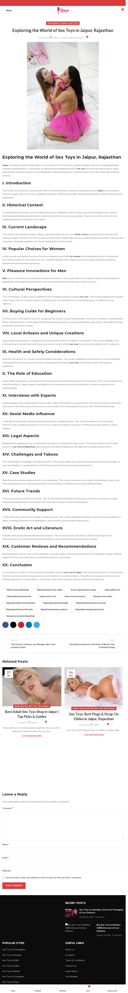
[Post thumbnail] (71, 913)
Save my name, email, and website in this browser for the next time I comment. (44, 877)
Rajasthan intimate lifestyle (19, 609)
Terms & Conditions (75, 960)
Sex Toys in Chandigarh (13, 949)
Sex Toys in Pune (10, 982)
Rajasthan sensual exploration (90, 609)
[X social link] (59, 3)
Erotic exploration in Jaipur (83, 590)
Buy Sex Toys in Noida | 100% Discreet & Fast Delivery (108, 927)
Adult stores (81, 234)
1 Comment (99, 917)
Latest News (71, 971)
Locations (70, 955)
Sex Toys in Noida (11, 971)
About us (69, 949)
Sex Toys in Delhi (10, 960)
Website (6, 870)
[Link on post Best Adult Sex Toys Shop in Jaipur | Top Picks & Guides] (31, 686)
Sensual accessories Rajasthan (20, 616)
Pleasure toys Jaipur (102, 596)
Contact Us (70, 965)
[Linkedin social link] (67, 3)
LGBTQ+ (82, 708)
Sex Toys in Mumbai (12, 955)
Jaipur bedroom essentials (18, 596)
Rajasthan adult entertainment (20, 603)
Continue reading (32, 736)
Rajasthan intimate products (54, 609)
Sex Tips (24, 706)
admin (56, 37)
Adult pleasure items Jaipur (50, 590)
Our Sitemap (71, 976)
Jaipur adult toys (112, 590)
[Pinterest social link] (63, 3)
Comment (8, 807)
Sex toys (74, 23)
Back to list (63, 644)
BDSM (50, 23)
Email (5, 857)
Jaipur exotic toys (47, 596)
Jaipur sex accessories (74, 596)
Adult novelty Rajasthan (17, 590)
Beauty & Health (61, 23)
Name (6, 844)
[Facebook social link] (55, 3)
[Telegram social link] (71, 3)
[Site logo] (63, 10)
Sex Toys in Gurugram (13, 976)
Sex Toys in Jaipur (11, 965)
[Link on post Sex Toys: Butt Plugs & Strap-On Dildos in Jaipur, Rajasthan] (93, 688)
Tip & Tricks (43, 706)
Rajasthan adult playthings (55, 603)
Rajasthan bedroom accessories (91, 603)
